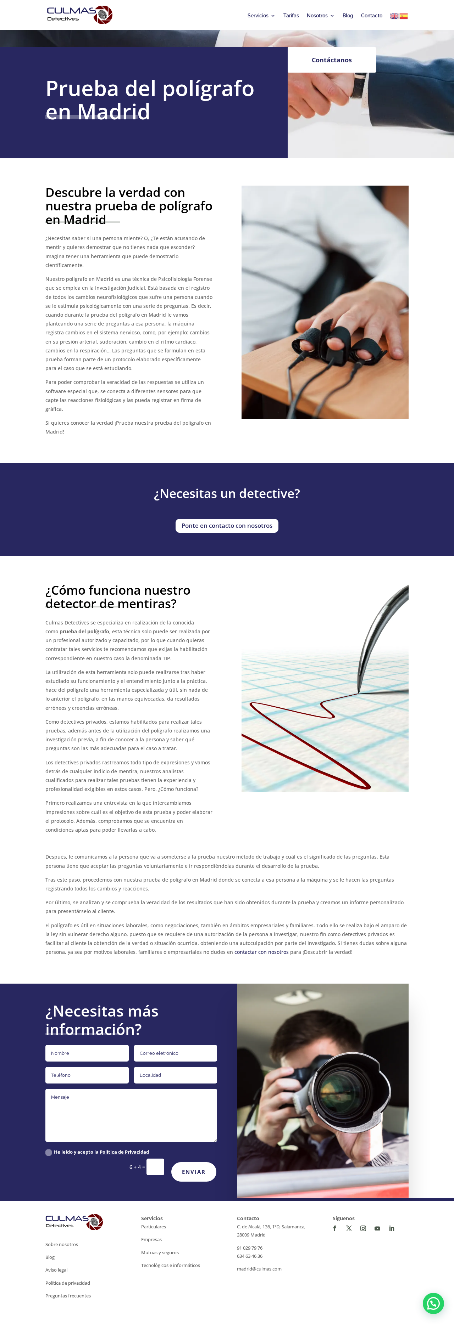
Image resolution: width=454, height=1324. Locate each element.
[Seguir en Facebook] (334, 1228)
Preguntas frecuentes (68, 1295)
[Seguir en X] (349, 1228)
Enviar (194, 1171)
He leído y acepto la (101, 1152)
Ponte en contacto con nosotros (227, 525)
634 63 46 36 (249, 1256)
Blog (348, 15)
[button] (433, 1303)
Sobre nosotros (61, 1244)
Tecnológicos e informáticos (170, 1265)
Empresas (151, 1239)
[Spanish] (404, 16)
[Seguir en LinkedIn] (391, 1228)
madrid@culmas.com (259, 1269)
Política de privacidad (67, 1283)
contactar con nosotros (261, 952)
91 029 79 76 (249, 1248)
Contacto (371, 15)
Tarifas (291, 15)
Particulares (153, 1226)
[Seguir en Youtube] (377, 1228)
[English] (394, 16)
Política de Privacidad (124, 1152)
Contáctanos (332, 60)
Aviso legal (56, 1270)
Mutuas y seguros (160, 1252)
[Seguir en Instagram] (363, 1228)
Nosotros (317, 15)
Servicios (258, 15)
